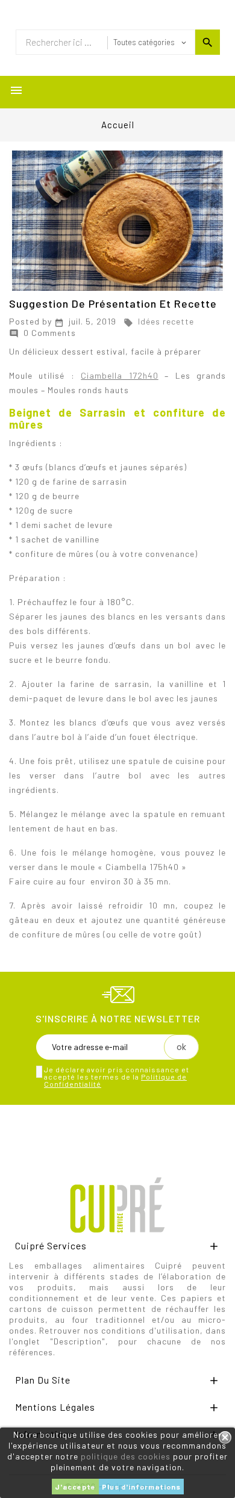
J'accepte (75, 1486)
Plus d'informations (141, 1486)
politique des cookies (126, 1456)
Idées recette (159, 321)
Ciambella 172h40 (119, 375)
